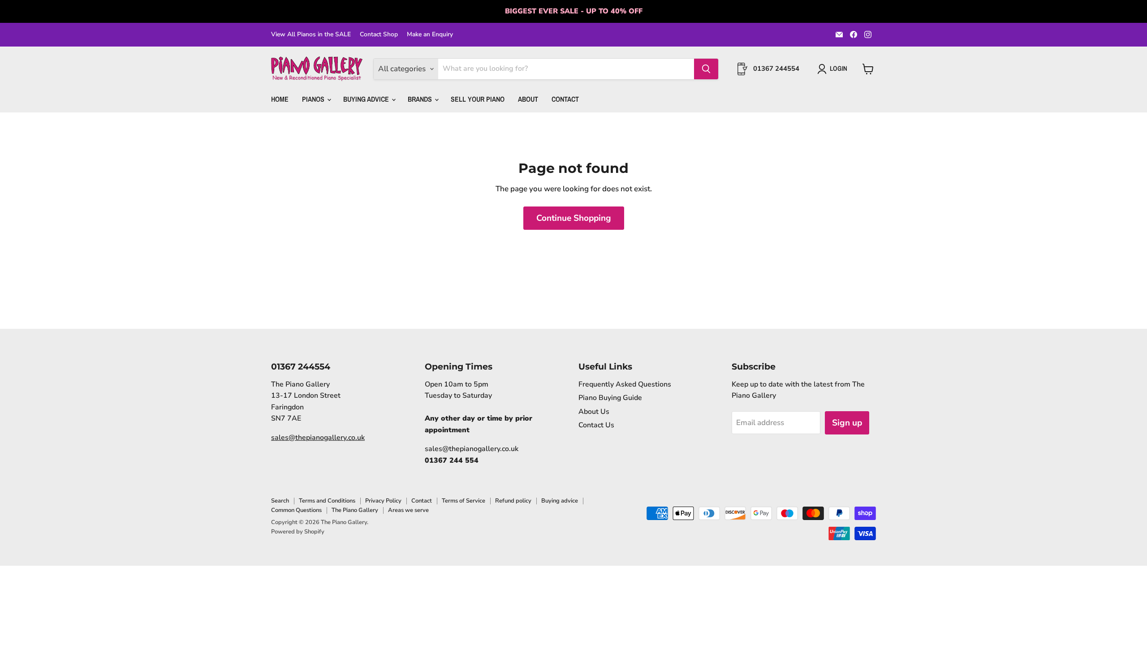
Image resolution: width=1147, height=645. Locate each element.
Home (280, 99)
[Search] (706, 69)
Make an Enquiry (430, 34)
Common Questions (296, 510)
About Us (593, 412)
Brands (421, 99)
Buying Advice (367, 99)
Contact (565, 99)
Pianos (314, 99)
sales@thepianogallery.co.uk (318, 438)
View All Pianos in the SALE (311, 34)
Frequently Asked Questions (624, 384)
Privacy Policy (383, 501)
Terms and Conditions (327, 501)
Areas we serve (408, 510)
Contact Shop (379, 34)
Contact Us (596, 425)
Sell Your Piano (478, 99)
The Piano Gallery (355, 510)
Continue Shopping (573, 218)
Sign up (847, 423)
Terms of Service (463, 501)
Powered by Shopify (297, 532)
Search (280, 501)
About (528, 99)
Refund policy (513, 501)
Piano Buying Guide (610, 398)
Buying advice (559, 501)
